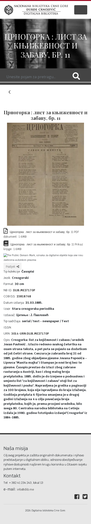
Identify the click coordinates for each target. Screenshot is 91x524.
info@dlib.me (25, 489)
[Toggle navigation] (80, 10)
